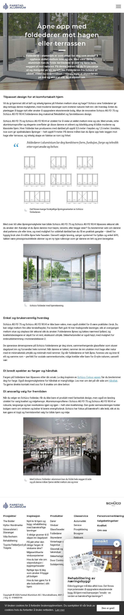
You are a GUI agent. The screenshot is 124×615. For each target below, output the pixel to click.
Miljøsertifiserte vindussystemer (35, 554)
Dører (53, 521)
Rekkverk (78, 537)
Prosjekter (9, 515)
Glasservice (81, 515)
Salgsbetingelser (107, 520)
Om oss (102, 530)
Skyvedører (56, 537)
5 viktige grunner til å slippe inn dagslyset (37, 536)
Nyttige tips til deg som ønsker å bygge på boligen (37, 573)
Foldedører (56, 533)
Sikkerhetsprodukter (60, 556)
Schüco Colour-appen (89, 377)
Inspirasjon (33, 515)
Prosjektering (81, 529)
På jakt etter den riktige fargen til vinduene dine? (35, 545)
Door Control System (61, 560)
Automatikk (80, 521)
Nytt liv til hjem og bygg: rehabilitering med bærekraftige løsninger (36, 526)
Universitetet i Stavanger (10, 531)
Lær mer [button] (60, 610)
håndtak (113, 380)
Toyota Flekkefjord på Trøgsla (14, 546)
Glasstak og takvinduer (56, 550)
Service (78, 525)
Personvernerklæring (110, 515)
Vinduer (54, 525)
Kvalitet (102, 525)
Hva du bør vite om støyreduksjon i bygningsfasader (37, 562)
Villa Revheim (10, 536)
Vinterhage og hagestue (57, 543)
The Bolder (9, 521)
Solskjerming (57, 564)
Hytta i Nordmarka (12, 525)
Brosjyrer (78, 533)
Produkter (56, 515)
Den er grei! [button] (108, 608)
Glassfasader (57, 529)
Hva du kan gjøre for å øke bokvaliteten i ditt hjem (38, 583)
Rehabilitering (10, 540)
